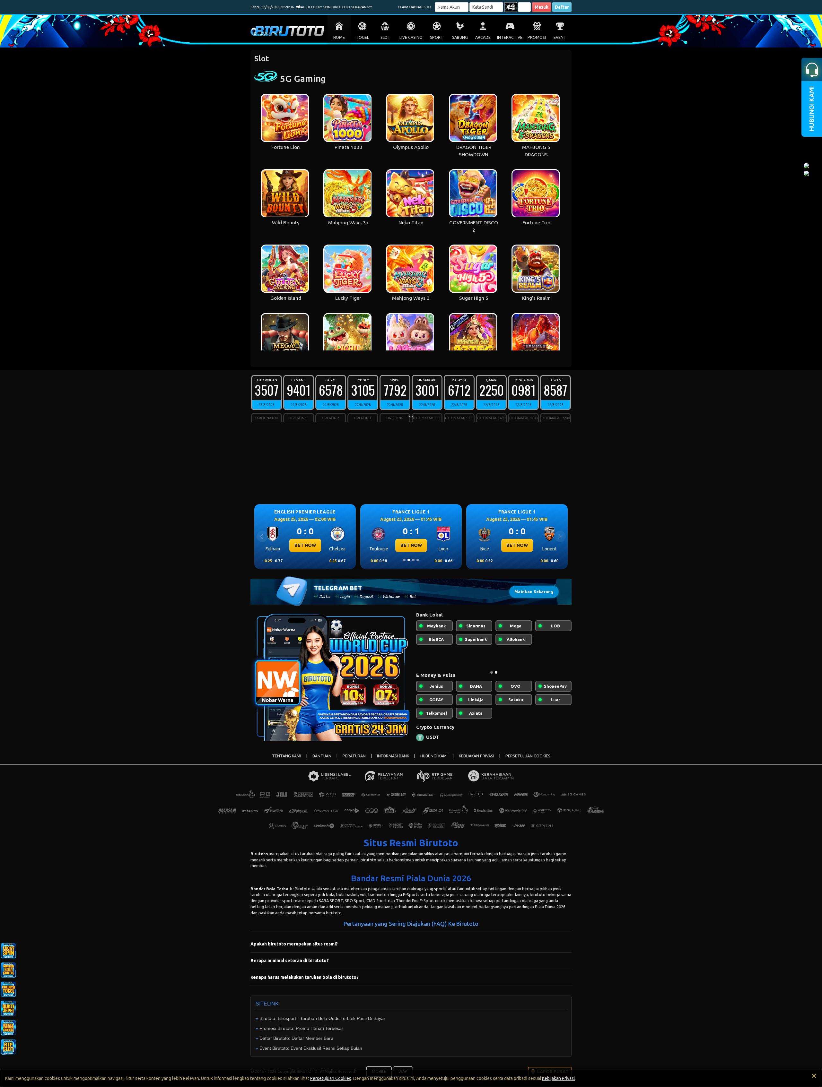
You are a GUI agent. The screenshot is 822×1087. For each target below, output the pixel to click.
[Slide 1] (404, 560)
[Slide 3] (413, 560)
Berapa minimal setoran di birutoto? (289, 965)
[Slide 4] (417, 560)
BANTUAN (321, 761)
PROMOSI (537, 37)
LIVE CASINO (411, 37)
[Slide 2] (408, 560)
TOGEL (362, 37)
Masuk (541, 7)
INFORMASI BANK (393, 761)
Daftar (562, 7)
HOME (339, 37)
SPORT (436, 37)
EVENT (560, 37)
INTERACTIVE (509, 37)
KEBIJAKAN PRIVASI (476, 761)
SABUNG (460, 37)
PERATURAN (354, 761)
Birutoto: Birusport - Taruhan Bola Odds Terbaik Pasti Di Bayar (322, 1023)
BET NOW (305, 545)
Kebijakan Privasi (558, 1078)
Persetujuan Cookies (330, 1078)
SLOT (385, 37)
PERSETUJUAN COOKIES (527, 761)
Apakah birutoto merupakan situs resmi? (294, 949)
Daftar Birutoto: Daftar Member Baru (296, 1043)
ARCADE (483, 37)
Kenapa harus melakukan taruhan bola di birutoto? (304, 982)
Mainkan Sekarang (534, 592)
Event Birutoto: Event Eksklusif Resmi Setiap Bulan (310, 1053)
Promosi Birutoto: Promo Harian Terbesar (301, 1033)
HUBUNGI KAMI (434, 761)
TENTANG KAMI (286, 761)
